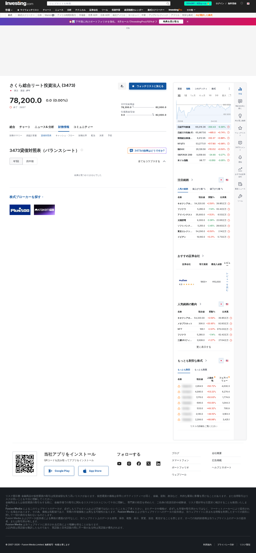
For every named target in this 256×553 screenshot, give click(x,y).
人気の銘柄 (183, 189)
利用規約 (207, 544)
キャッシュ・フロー (65, 135)
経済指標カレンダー (133, 10)
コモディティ (201, 88)
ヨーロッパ (133, 15)
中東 (144, 15)
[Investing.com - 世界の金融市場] (19, 3)
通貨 (180, 88)
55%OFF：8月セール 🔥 (198, 3)
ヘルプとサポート (221, 467)
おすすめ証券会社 (189, 256)
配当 (93, 135)
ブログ (175, 453)
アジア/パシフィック (158, 15)
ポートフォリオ (180, 467)
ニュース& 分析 (44, 127)
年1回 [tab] (16, 161)
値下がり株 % (216, 189)
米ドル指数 (183, 160)
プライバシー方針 (225, 544)
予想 (110, 135)
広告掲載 (217, 460)
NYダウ (181, 143)
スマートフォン (180, 460)
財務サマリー (16, 135)
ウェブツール (179, 474)
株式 (10, 15)
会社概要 (217, 453)
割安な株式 (187, 15)
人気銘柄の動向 (187, 304)
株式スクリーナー (156, 10)
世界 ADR (93, 15)
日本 (40, 15)
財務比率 (83, 135)
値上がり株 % (198, 189)
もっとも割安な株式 (190, 360)
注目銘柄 (183, 180)
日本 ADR (105, 15)
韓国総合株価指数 (186, 138)
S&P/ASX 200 (185, 154)
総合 (12, 127)
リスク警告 (245, 544)
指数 (188, 88)
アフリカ (175, 15)
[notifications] (242, 3)
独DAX (181, 149)
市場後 (82, 15)
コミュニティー (83, 127)
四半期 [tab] (30, 161)
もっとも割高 (201, 369)
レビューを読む (227, 281)
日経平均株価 (184, 127)
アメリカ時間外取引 (66, 15)
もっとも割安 (184, 369)
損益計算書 (31, 135)
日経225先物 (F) (185, 132)
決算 (101, 135)
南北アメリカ (119, 15)
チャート (24, 127)
